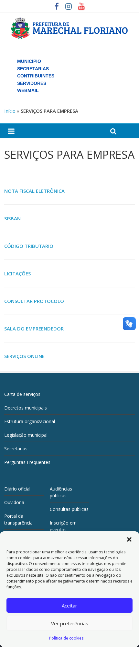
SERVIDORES (31, 83)
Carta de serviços (22, 394)
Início (10, 111)
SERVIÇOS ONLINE (24, 356)
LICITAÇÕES (17, 273)
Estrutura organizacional (29, 421)
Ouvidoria (14, 502)
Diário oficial (17, 489)
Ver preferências (69, 623)
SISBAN (12, 218)
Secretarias (15, 448)
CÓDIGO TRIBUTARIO (28, 246)
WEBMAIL (28, 90)
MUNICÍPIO (29, 61)
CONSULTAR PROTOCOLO (34, 301)
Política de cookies (66, 638)
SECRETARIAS (33, 68)
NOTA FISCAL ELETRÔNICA (34, 191)
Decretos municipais (25, 408)
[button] (129, 539)
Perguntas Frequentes (27, 462)
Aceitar (69, 605)
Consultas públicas (69, 509)
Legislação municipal (26, 435)
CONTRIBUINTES (35, 75)
